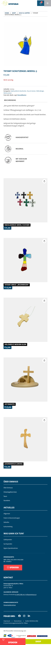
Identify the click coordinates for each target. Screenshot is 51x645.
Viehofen (6, 522)
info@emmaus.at (31, 594)
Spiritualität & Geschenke (18, 91)
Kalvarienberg (8, 527)
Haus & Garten (24, 13)
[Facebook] (19, 616)
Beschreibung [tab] (10, 100)
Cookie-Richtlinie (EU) (31, 621)
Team (5, 496)
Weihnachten (8, 93)
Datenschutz (17, 621)
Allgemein (7, 514)
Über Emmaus (8, 488)
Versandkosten (21, 95)
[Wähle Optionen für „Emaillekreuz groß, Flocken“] (44, 181)
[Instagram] (24, 616)
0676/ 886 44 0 (21, 594)
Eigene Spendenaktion (11, 548)
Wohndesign (40, 91)
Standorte (7, 501)
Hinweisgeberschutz (10, 492)
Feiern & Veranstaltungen (12, 518)
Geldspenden (8, 540)
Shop (14, 13)
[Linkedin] (29, 616)
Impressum (7, 621)
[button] (44, 241)
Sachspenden (8, 544)
